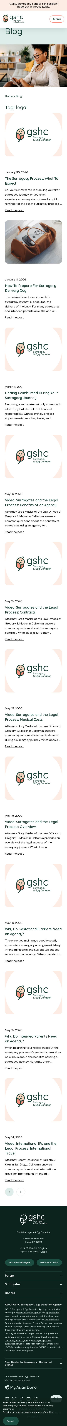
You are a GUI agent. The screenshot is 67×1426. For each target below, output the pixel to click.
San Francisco (51, 1319)
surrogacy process (41, 1340)
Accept (10, 1421)
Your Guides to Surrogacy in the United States (28, 1364)
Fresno (36, 1323)
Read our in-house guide (33, 6)
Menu (57, 19)
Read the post (14, 210)
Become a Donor (49, 1262)
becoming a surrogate (16, 1340)
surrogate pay (12, 1343)
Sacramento (11, 1323)
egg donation (52, 1312)
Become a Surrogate (20, 1262)
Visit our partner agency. (17, 1380)
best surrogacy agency (29, 1312)
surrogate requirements (32, 1343)
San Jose (23, 1323)
